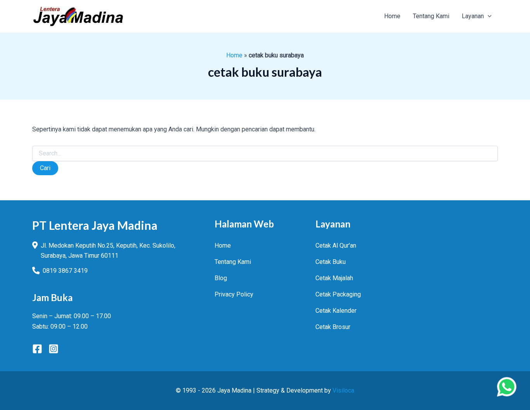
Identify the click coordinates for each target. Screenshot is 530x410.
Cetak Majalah (334, 278)
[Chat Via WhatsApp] (506, 386)
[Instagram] (53, 349)
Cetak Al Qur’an (335, 245)
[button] (488, 16)
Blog (221, 278)
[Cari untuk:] (265, 153)
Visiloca (343, 390)
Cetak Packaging (338, 294)
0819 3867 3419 (65, 270)
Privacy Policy (234, 294)
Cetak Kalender (336, 310)
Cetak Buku (330, 261)
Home (234, 55)
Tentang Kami (233, 261)
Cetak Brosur (332, 327)
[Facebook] (37, 349)
